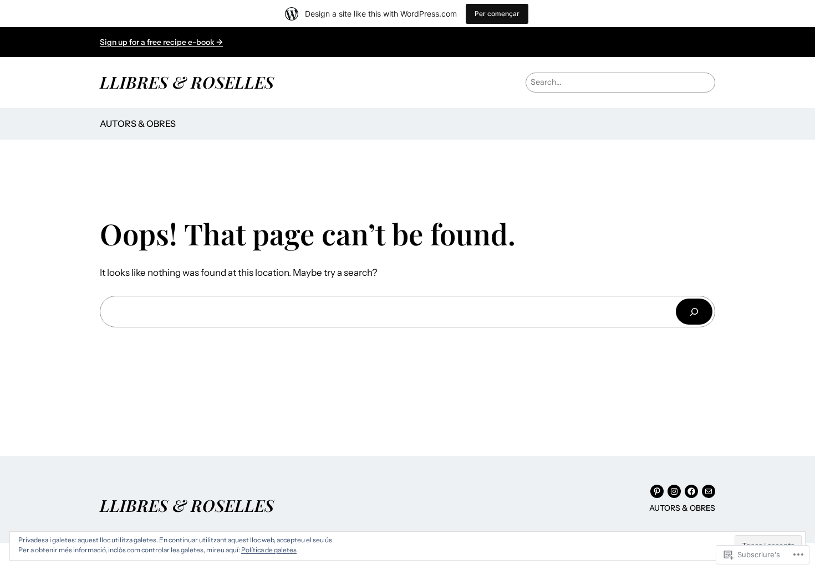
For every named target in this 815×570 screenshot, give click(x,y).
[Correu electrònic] (708, 491)
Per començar (497, 13)
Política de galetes (269, 550)
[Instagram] (674, 491)
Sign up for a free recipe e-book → (161, 42)
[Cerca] (694, 312)
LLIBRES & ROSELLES (187, 82)
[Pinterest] (657, 491)
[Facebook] (691, 491)
